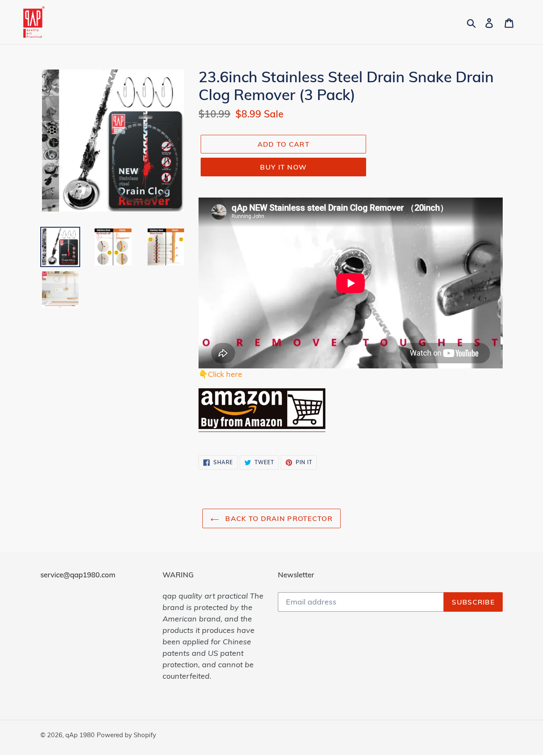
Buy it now (283, 167)
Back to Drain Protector (278, 518)
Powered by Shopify (126, 735)
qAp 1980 (80, 735)
